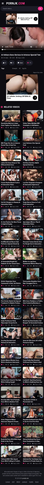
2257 (13, 482)
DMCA (18, 482)
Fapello (31, 482)
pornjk (15, 3)
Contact (8, 482)
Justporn (24, 482)
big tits (24, 68)
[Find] (40, 8)
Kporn (37, 482)
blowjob (14, 68)
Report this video (38, 72)
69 (20, 68)
